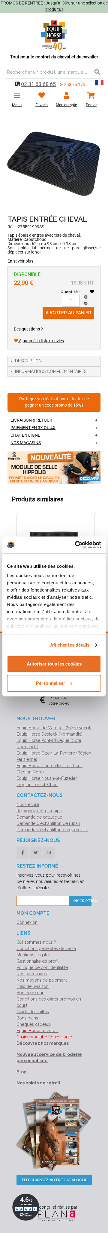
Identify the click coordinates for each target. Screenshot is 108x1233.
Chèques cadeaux (33, 1024)
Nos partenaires (31, 973)
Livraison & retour (31, 420)
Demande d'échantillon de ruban (48, 823)
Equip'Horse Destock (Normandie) (49, 734)
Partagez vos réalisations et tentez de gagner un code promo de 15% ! (54, 402)
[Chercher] (98, 72)
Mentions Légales (33, 954)
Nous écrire (27, 804)
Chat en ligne (25, 435)
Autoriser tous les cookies (54, 663)
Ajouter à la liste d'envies (41, 340)
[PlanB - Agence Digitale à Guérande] (54, 1215)
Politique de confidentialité (42, 967)
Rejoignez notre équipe (39, 810)
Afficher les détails (70, 644)
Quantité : (70, 292)
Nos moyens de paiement (41, 980)
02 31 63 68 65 (38, 84)
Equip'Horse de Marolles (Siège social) (54, 727)
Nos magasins (25, 442)
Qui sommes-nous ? (36, 942)
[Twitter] (36, 853)
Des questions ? (28, 329)
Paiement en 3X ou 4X (33, 427)
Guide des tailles (32, 1011)
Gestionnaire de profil (37, 961)
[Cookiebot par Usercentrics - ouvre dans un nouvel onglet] (76, 545)
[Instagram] (49, 853)
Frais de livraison (32, 986)
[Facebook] (22, 853)
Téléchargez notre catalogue (54, 1180)
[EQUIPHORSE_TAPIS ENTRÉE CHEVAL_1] (54, 162)
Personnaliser (50, 683)
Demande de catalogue (39, 817)
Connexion (27, 922)
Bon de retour (30, 992)
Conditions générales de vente (46, 948)
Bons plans (27, 1018)
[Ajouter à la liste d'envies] (92, 291)
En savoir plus (20, 261)
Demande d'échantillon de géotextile (52, 829)
